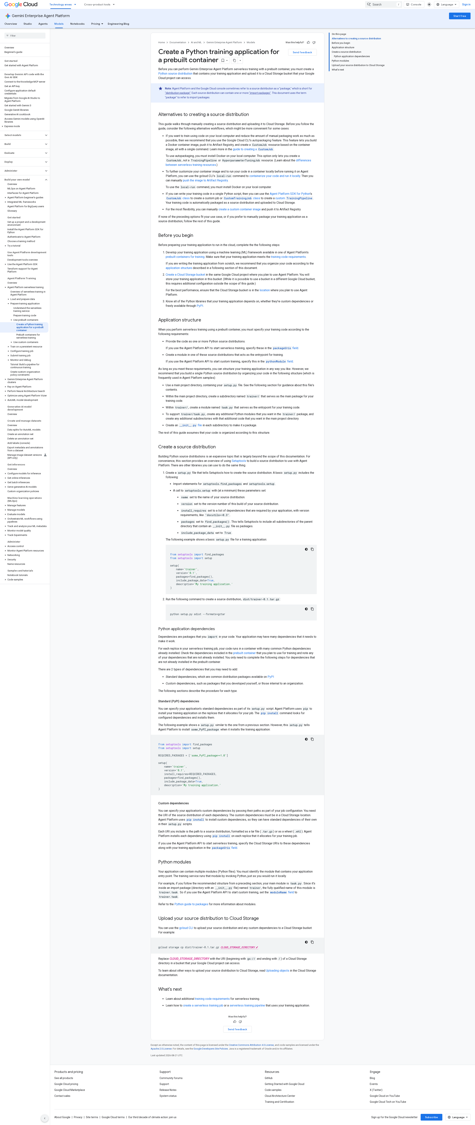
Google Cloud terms (113, 1117)
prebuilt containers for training (185, 257)
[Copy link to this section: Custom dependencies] (192, 803)
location (265, 290)
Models (59, 23)
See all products (63, 1078)
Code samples (273, 1089)
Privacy (78, 1117)
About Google (62, 1117)
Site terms (92, 1117)
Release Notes (168, 1089)
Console (416, 4)
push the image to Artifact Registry (205, 180)
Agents (43, 23)
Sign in (466, 4)
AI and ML (196, 42)
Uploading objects (277, 970)
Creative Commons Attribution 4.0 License (251, 1045)
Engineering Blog (118, 23)
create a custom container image (240, 209)
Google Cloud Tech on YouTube (388, 1101)
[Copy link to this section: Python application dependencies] (218, 629)
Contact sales (62, 1095)
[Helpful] (308, 42)
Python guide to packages (191, 904)
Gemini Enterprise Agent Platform (41, 16)
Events (374, 1084)
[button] (24, 126)
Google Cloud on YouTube (385, 1095)
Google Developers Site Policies (211, 1048)
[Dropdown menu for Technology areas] (76, 4)
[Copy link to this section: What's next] (185, 989)
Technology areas (61, 4)
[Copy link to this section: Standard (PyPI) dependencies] (203, 701)
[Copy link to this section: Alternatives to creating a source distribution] (252, 115)
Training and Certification (279, 1101)
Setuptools (239, 461)
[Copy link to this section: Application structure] (205, 320)
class (178, 198)
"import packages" (260, 92)
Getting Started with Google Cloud (284, 1084)
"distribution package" (178, 92)
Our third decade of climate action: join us (152, 1117)
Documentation (178, 42)
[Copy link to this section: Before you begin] (197, 236)
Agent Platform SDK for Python (290, 194)
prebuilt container (244, 653)
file (190, 425)
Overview (10, 23)
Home (161, 42)
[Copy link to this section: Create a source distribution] (219, 447)
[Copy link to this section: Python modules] (195, 862)
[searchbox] (24, 36)
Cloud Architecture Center (280, 1095)
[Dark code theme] (306, 549)
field (285, 348)
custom (293, 198)
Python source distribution (175, 73)
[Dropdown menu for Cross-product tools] (114, 4)
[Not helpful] (314, 42)
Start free (459, 16)
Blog (372, 1078)
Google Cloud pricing (66, 1084)
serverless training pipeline (247, 1005)
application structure (179, 268)
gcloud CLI (186, 928)
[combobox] (383, 4)
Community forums (171, 1078)
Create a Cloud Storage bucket (185, 274)
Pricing (95, 23)
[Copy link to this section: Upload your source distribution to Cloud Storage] (262, 919)
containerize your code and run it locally (274, 176)
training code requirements (288, 257)
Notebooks (77, 23)
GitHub (269, 1078)
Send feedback (302, 52)
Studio (28, 23)
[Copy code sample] (312, 549)
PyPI (200, 306)
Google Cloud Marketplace (69, 1089)
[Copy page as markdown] (234, 60)
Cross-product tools (97, 4)
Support (164, 1084)
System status (168, 1095)
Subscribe (431, 1117)
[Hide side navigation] (44, 1118)
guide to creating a (253, 149)
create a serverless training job (203, 1005)
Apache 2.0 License (161, 1048)
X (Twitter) (376, 1089)
